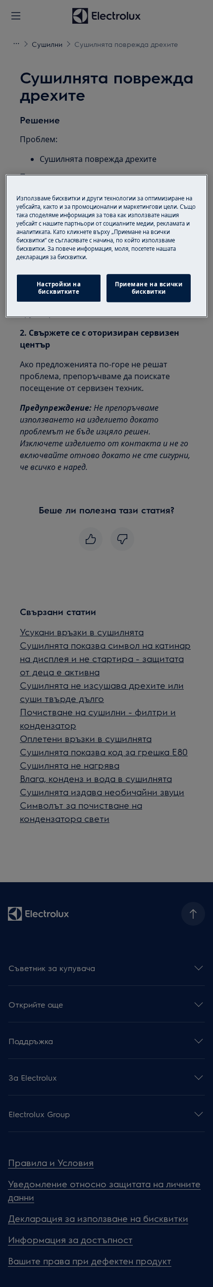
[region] (106, 245)
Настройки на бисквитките (59, 288)
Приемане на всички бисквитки (148, 288)
